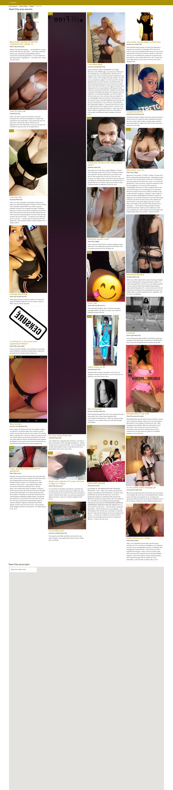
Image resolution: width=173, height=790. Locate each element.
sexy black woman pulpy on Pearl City (144, 42)
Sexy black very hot (135, 170)
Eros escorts (13, 6)
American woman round (98, 239)
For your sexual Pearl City (60, 435)
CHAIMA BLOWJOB (18, 294)
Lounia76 (131, 333)
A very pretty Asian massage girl (141, 487)
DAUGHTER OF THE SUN (138, 414)
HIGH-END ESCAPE (96, 483)
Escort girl (92, 303)
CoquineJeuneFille (135, 112)
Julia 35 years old (18, 111)
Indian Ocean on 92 (96, 367)
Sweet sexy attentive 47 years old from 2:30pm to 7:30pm (66, 482)
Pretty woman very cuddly (138, 538)
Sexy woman (15, 424)
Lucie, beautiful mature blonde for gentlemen (25, 470)
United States (23, 6)
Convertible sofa (56, 531)
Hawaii (32, 6)
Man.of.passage (95, 409)
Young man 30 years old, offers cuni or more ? (105, 164)
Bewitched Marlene (135, 274)
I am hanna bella (95, 64)
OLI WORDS (12, 2)
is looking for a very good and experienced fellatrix (23, 342)
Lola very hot (16, 197)
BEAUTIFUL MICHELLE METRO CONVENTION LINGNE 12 (24, 43)
